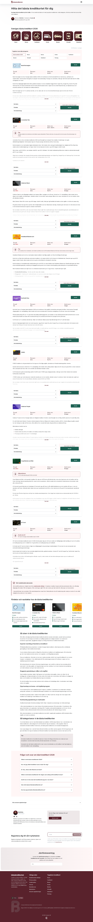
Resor (48, 877)
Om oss (31, 884)
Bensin (49, 887)
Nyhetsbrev (32, 889)
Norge (21, 897)
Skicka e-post (55, 818)
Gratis (48, 884)
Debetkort (49, 891)
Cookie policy (32, 882)
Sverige (15, 897)
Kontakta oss (32, 887)
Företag (49, 894)
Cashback (49, 880)
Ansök (75, 64)
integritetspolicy (58, 842)
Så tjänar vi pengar (77, 48)
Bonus (48, 882)
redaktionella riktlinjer (39, 586)
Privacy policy (32, 880)
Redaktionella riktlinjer (34, 877)
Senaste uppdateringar (35, 891)
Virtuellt (49, 889)
